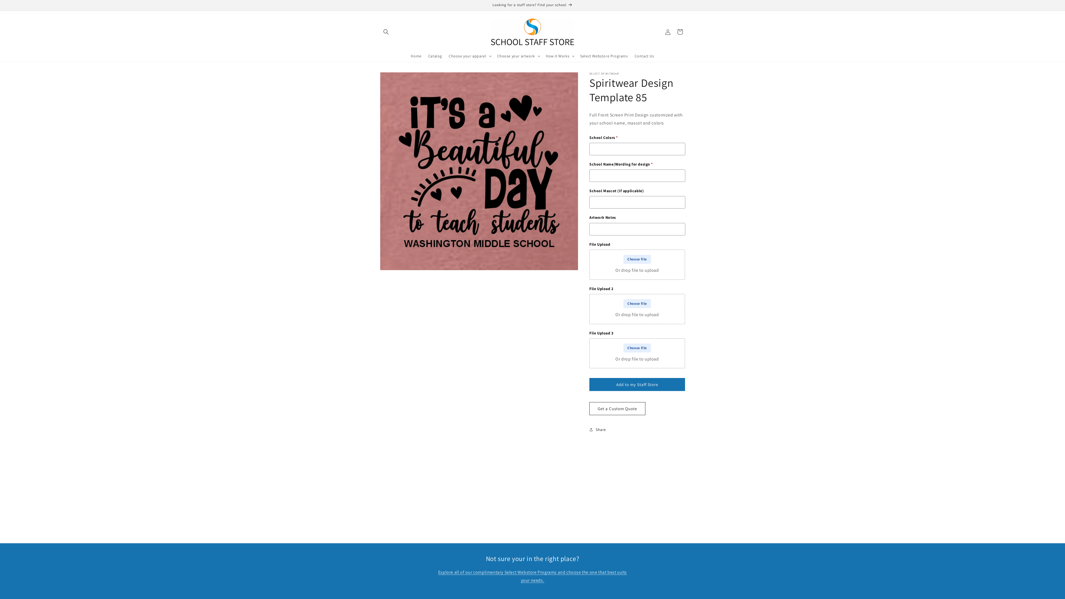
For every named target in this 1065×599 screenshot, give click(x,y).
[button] (386, 32)
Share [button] (601, 429)
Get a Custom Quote (617, 408)
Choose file (637, 259)
